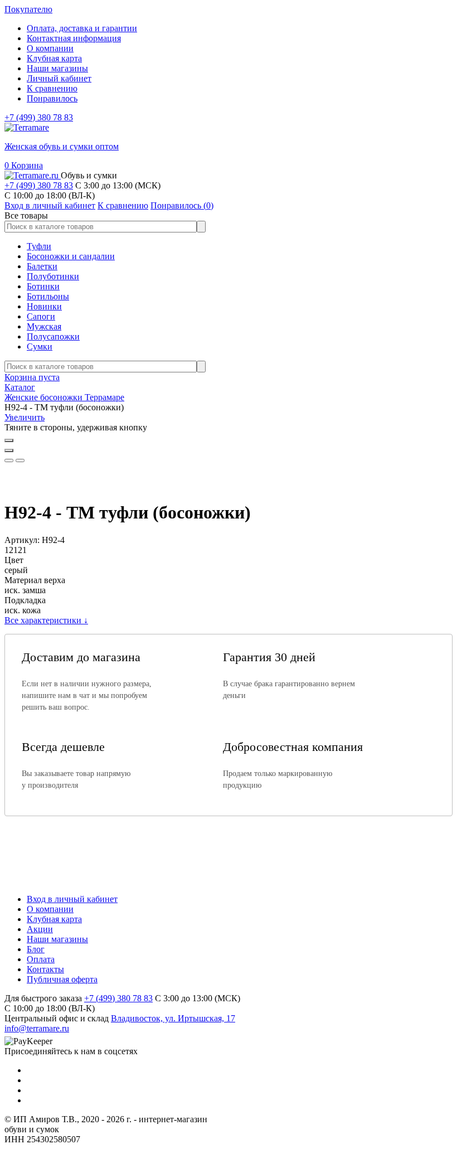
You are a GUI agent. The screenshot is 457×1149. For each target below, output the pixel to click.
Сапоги (41, 316)
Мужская (44, 326)
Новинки (44, 306)
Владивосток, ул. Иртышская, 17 (173, 1018)
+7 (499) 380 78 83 (38, 117)
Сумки (39, 346)
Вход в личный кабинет (72, 899)
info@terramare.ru (36, 1028)
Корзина (23, 165)
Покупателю (28, 9)
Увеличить (24, 417)
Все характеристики (46, 620)
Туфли (39, 246)
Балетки (42, 266)
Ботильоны (48, 296)
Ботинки (43, 286)
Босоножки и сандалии (71, 256)
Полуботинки (53, 276)
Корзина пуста (32, 377)
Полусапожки (53, 336)
